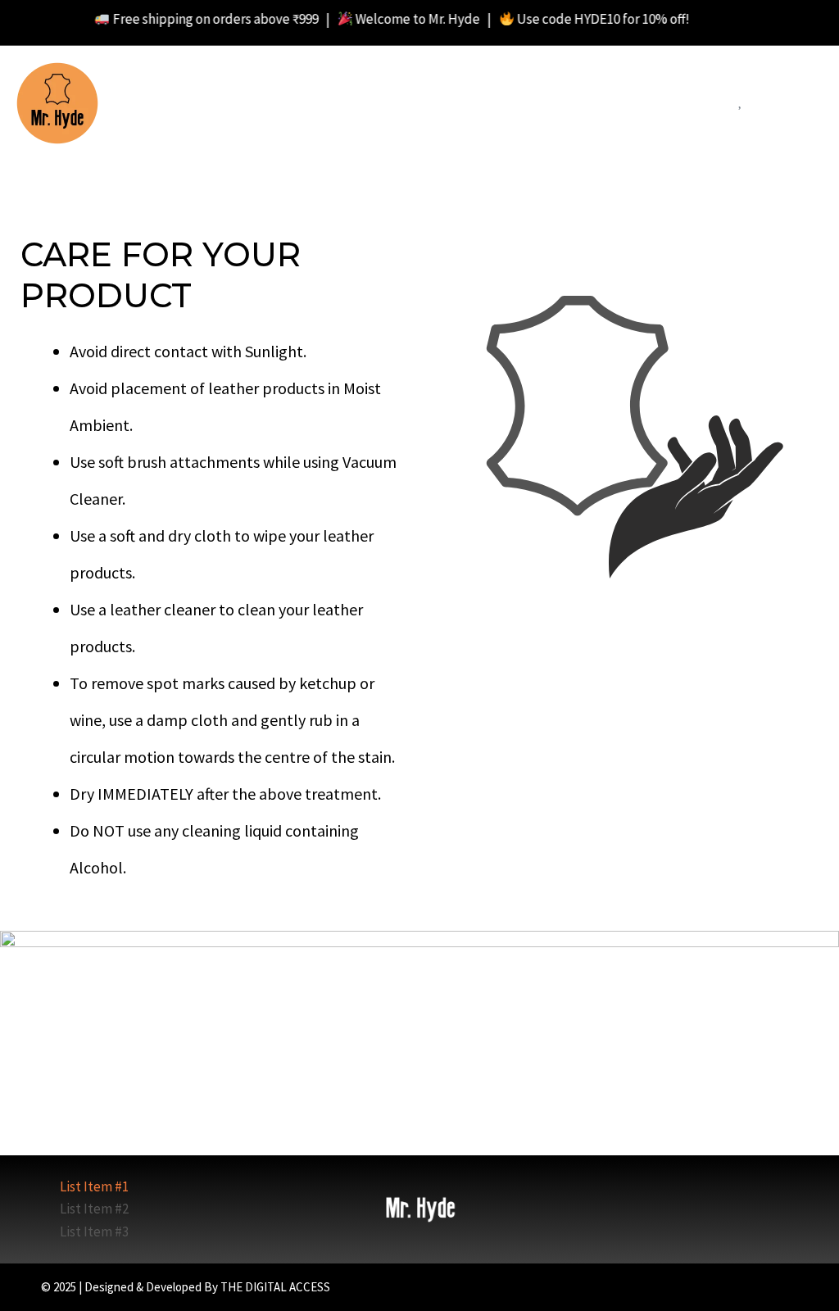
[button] (709, 105)
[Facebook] (746, 1287)
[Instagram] (767, 1287)
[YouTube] (788, 1287)
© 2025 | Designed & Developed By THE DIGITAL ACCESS (185, 1287)
